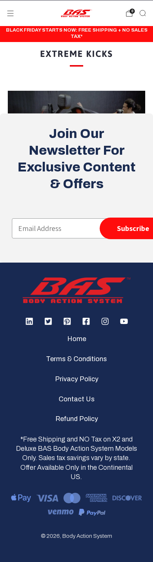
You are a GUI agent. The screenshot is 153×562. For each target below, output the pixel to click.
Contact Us (77, 399)
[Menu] (10, 13)
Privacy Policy (76, 379)
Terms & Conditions (76, 359)
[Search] (142, 13)
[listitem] (76, 34)
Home (76, 339)
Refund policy (76, 419)
